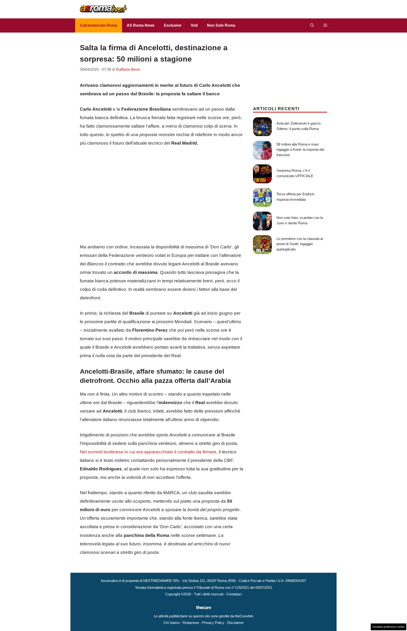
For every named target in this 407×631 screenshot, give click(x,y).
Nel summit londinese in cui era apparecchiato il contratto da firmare (148, 451)
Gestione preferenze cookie (388, 626)
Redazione (191, 623)
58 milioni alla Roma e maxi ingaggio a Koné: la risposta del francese (300, 149)
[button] (312, 25)
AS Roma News (141, 25)
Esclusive (172, 25)
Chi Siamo (171, 623)
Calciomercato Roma (98, 25)
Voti (194, 25)
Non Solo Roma (221, 25)
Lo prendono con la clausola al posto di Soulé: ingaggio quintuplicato (300, 244)
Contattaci (234, 594)
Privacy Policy (213, 623)
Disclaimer (235, 623)
